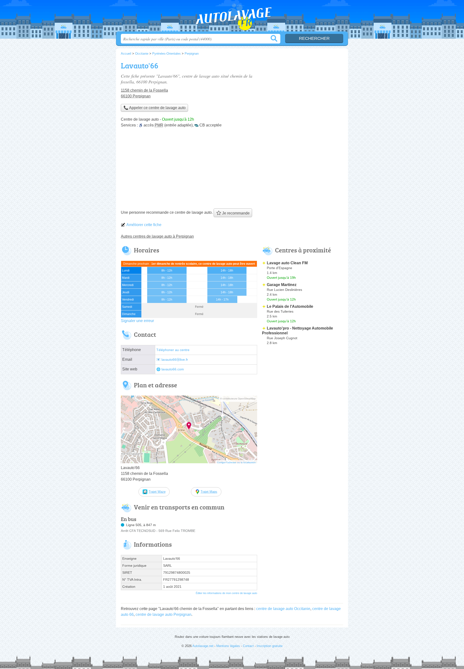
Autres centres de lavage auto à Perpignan (157, 236)
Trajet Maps (209, 491)
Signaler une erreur (137, 321)
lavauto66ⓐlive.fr (174, 359)
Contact (248, 646)
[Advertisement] (232, 170)
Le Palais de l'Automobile (290, 306)
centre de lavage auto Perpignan (163, 614)
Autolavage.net (232, 17)
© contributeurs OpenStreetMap (238, 398)
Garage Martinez (282, 285)
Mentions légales (228, 646)
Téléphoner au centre (172, 350)
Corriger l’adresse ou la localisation (236, 462)
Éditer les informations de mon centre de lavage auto (226, 593)
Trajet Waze (157, 491)
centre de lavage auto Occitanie (283, 609)
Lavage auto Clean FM (287, 263)
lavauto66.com (172, 369)
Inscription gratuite (270, 646)
